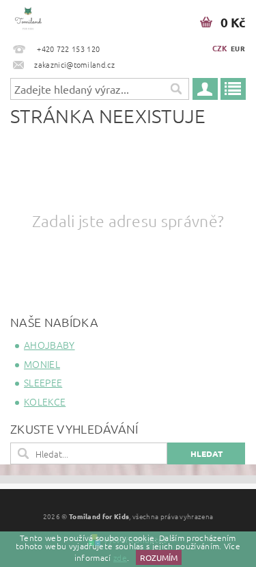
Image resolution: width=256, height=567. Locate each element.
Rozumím (158, 557)
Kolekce (45, 401)
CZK (220, 47)
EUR (238, 48)
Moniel (42, 364)
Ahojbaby (49, 345)
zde (120, 557)
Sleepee (43, 382)
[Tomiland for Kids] (28, 18)
